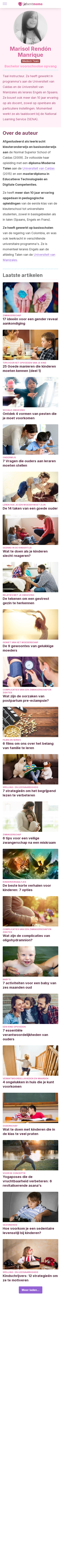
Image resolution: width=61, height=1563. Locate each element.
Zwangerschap (12, 315)
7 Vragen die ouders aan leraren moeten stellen (29, 463)
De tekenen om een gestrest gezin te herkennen (26, 601)
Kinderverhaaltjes (14, 882)
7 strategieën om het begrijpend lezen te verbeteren (29, 793)
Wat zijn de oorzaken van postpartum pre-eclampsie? (26, 698)
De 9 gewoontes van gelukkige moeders (28, 648)
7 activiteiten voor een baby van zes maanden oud (29, 985)
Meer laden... (30, 1290)
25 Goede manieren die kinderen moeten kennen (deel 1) (29, 368)
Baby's (7, 979)
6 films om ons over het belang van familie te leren (28, 745)
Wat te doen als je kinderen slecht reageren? (25, 553)
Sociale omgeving (14, 410)
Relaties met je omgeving (18, 595)
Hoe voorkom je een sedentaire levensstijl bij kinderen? (28, 1230)
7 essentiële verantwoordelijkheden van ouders (25, 1034)
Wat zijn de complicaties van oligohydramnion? (26, 938)
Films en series (12, 740)
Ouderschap (10, 1126)
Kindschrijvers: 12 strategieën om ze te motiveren (30, 1278)
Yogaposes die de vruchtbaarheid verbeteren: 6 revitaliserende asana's (27, 1181)
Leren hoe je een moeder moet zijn (24, 504)
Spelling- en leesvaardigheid (20, 787)
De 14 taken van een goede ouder (30, 508)
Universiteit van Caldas (38, 168)
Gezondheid (10, 1225)
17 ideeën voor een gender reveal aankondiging (30, 321)
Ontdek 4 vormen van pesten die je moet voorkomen (30, 416)
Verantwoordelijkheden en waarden (25, 1078)
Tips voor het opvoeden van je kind (24, 362)
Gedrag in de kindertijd (17, 547)
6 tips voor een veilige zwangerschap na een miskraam (29, 840)
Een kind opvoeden (14, 1026)
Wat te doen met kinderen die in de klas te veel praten (29, 1131)
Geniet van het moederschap (20, 642)
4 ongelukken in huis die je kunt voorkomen (28, 1084)
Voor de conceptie (14, 1173)
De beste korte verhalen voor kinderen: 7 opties (27, 887)
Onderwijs (9, 457)
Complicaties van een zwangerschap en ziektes (27, 691)
